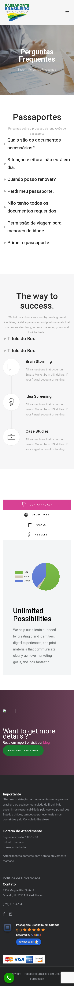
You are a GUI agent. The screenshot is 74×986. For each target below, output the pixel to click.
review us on (26, 941)
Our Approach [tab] (41, 504)
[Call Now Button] (9, 978)
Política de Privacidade (21, 878)
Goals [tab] (41, 524)
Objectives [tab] (41, 514)
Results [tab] (41, 534)
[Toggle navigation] (58, 12)
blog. (46, 743)
